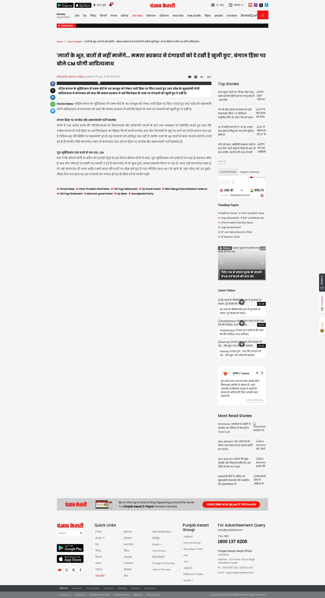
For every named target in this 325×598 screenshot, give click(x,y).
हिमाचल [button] (151, 15)
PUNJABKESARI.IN (237, 591)
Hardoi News (66, 189)
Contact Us (65, 591)
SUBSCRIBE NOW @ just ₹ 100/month (231, 501)
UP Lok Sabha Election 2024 (235, 232)
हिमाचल (128, 528)
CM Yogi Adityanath (124, 189)
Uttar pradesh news (251, 213)
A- (202, 77)
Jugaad (187, 564)
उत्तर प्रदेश (137, 15)
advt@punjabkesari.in (230, 526)
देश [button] (84, 15)
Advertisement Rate (100, 591)
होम (77, 15)
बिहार (208, 15)
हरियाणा (128, 534)
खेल (126, 572)
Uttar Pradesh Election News (235, 222)
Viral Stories (159, 547)
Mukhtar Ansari (227, 213)
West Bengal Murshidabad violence (184, 189)
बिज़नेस (128, 566)
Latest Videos (226, 290)
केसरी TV (100, 534)
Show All (222, 161)
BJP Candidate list (252, 218)
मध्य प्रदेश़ (178, 15)
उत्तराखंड (128, 553)
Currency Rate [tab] (228, 171)
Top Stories (228, 84)
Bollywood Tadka (193, 570)
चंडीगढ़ (98, 566)
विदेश (98, 547)
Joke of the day (161, 566)
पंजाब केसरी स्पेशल (161, 528)
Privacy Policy (153, 591)
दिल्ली (103, 15)
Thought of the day (163, 559)
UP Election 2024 (229, 237)
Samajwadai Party (141, 193)
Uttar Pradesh (74, 41)
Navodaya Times (193, 545)
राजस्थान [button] (232, 15)
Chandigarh (92, 584)
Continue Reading (254, 396)
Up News (120, 193)
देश (97, 540)
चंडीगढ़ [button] (124, 15)
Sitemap (137, 591)
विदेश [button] (93, 15)
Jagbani (188, 532)
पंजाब (98, 559)
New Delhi (77, 584)
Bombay (122, 584)
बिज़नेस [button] (245, 15)
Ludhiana (109, 584)
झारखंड (219, 15)
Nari (185, 551)
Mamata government (98, 193)
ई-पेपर (98, 528)
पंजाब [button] (114, 15)
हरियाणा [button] (164, 15)
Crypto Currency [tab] (249, 172)
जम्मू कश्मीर (194, 15)
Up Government (150, 189)
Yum (185, 558)
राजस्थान (128, 559)
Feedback (80, 591)
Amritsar (135, 584)
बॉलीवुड (156, 534)
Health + (157, 540)
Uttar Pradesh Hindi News (93, 189)
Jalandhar (149, 584)
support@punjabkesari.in (240, 569)
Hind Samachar (192, 539)
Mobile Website (121, 591)
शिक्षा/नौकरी (158, 553)
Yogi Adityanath (228, 218)
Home (60, 41)
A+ (209, 77)
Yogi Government (229, 227)
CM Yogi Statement (70, 193)
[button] (221, 263)
